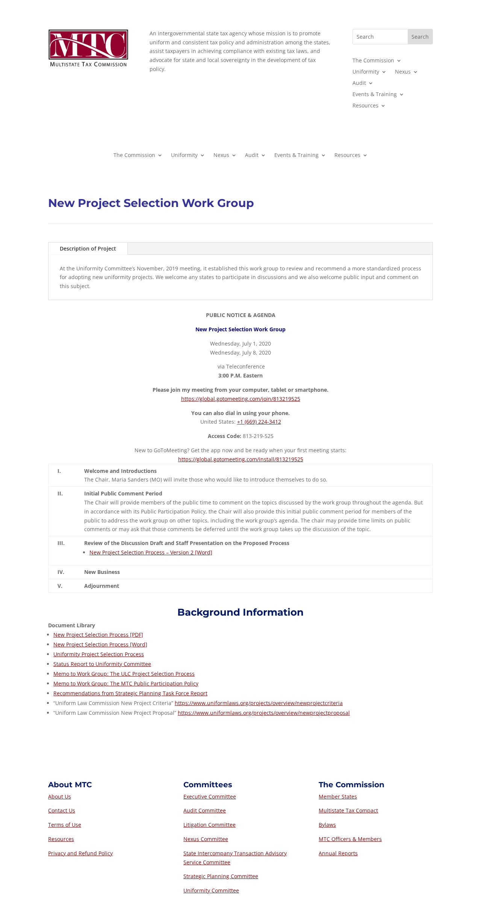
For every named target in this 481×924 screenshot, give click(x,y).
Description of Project (88, 248)
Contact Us (61, 810)
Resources (365, 106)
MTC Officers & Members (350, 838)
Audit (359, 83)
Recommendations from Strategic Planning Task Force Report (130, 693)
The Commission (373, 61)
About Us (59, 796)
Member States (338, 796)
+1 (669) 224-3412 (259, 421)
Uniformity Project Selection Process (98, 654)
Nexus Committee (205, 838)
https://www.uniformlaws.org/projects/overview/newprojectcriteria (259, 703)
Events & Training (374, 95)
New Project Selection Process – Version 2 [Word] (150, 552)
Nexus (403, 72)
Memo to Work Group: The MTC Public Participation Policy (125, 683)
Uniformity (365, 72)
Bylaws (327, 824)
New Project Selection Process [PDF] (98, 634)
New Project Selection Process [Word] (100, 644)
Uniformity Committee (211, 890)
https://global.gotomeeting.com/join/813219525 (240, 398)
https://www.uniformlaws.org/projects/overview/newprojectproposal (264, 712)
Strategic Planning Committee (220, 876)
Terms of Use (64, 824)
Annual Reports (338, 853)
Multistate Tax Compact (348, 810)
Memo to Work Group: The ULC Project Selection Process (124, 673)
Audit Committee (204, 810)
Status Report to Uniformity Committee (102, 663)
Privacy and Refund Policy (80, 853)
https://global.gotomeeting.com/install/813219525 (240, 459)
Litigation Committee (209, 824)
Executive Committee (209, 796)
